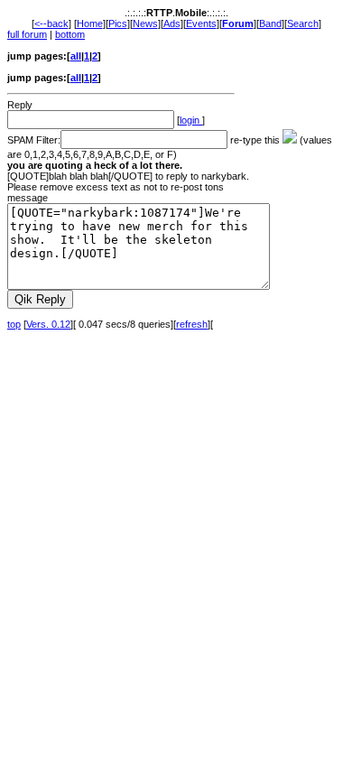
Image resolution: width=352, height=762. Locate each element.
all (75, 56)
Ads (172, 23)
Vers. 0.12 (48, 324)
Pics (117, 23)
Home (90, 23)
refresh (192, 324)
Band (270, 23)
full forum (27, 34)
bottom (70, 34)
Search (303, 23)
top (14, 324)
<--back (51, 23)
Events (201, 23)
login (191, 120)
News (145, 23)
